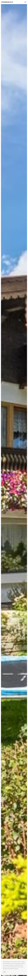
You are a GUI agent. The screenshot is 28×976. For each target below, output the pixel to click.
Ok (4, 972)
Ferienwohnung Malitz (7, 2)
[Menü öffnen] (25, 2)
